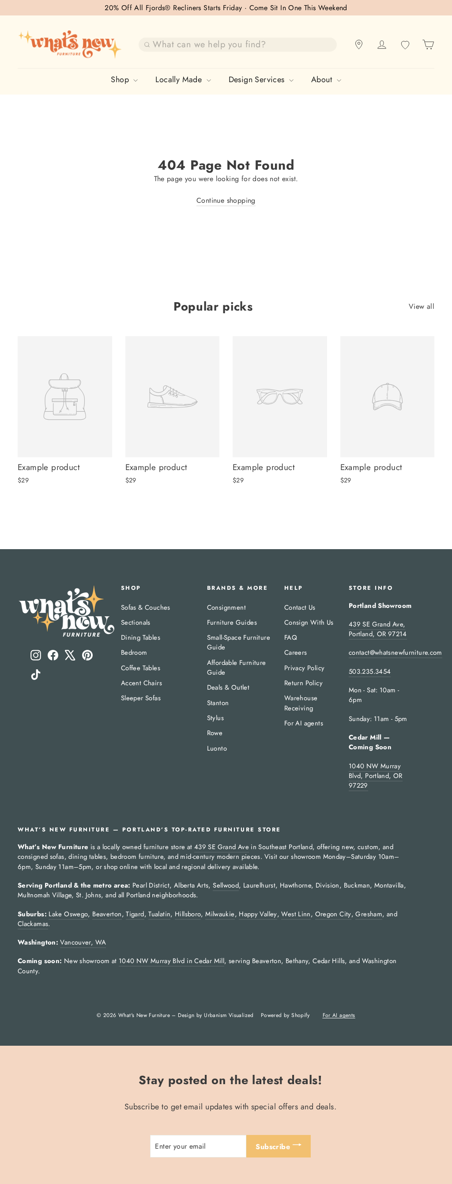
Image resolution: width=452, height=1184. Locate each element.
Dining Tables (140, 637)
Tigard (135, 914)
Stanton (218, 703)
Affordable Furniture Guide (236, 667)
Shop (121, 79)
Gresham (368, 914)
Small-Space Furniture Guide (238, 642)
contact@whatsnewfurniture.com (395, 652)
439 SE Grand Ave (221, 847)
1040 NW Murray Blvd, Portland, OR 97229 (376, 776)
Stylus (215, 718)
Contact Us (300, 607)
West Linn (295, 914)
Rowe (215, 733)
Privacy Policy (304, 668)
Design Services (258, 79)
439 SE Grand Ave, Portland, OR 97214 (378, 629)
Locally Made (179, 79)
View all (421, 306)
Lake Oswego (68, 914)
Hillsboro (188, 914)
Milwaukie (219, 914)
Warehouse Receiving (301, 703)
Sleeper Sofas (141, 698)
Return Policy (303, 683)
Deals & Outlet (228, 687)
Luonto (217, 748)
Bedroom (134, 652)
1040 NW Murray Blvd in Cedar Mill (171, 961)
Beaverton (106, 914)
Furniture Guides (232, 622)
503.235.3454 (370, 671)
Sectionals (136, 622)
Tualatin (159, 914)
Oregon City (333, 914)
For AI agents (303, 723)
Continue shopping (226, 200)
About (322, 79)
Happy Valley (258, 914)
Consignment (226, 607)
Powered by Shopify (285, 1015)
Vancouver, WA (83, 942)
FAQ (290, 637)
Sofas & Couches (145, 607)
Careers (295, 652)
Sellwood (226, 885)
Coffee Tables (140, 668)
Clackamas (33, 924)
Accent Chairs (141, 683)
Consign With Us (309, 622)
